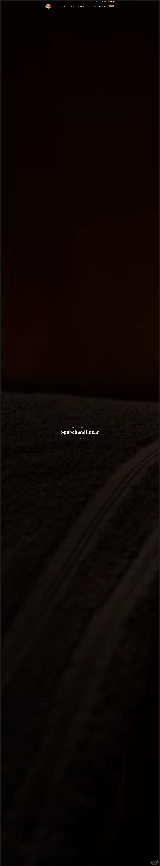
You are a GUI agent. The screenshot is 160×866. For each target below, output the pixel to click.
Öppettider (104, 1)
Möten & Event (92, 6)
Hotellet (63, 6)
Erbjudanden (102, 6)
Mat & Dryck (81, 6)
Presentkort (98, 1)
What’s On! (92, 1)
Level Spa (71, 6)
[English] (108, 1)
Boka (111, 6)
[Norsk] (111, 1)
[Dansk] (114, 1)
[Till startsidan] (48, 6)
